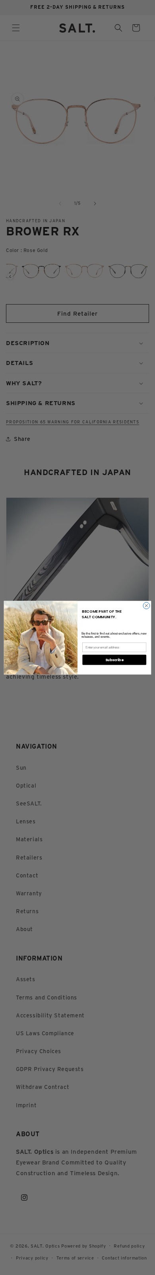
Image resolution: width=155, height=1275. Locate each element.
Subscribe (114, 659)
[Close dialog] (146, 605)
